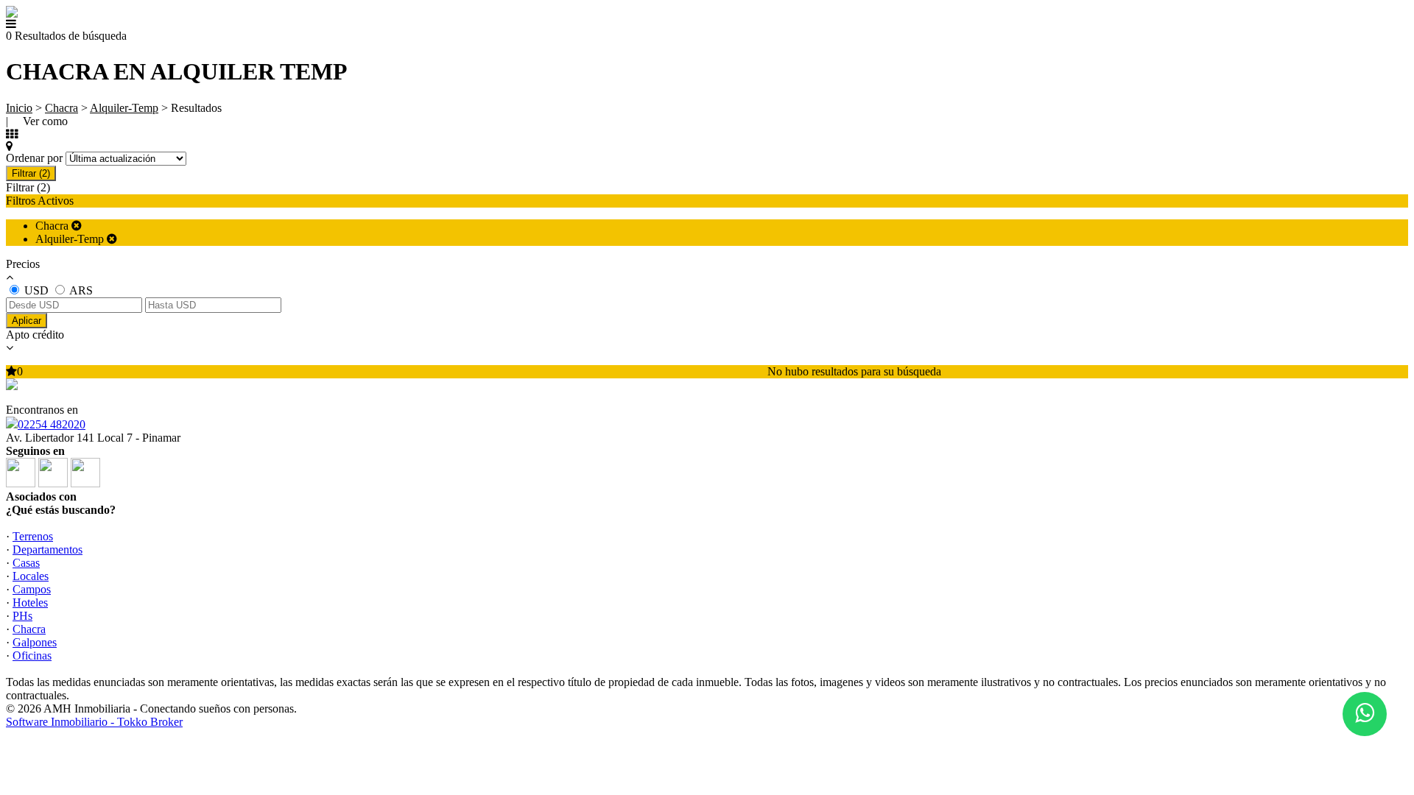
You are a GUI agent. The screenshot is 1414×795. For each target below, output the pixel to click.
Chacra (61, 108)
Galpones (35, 642)
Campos (32, 589)
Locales (31, 576)
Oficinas (32, 655)
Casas (26, 562)
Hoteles (30, 602)
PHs (22, 616)
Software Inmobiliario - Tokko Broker (94, 722)
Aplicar (26, 320)
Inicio (19, 108)
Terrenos (33, 536)
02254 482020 (51, 424)
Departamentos (47, 549)
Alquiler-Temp (124, 108)
